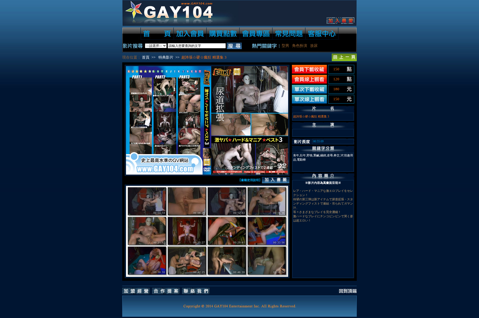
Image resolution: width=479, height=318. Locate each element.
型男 (285, 46)
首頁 (145, 57)
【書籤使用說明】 (250, 180)
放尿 (314, 46)
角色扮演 (299, 46)
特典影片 (165, 57)
